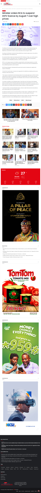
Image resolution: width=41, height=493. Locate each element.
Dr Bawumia (21, 467)
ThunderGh (16, 489)
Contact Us (2, 476)
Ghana (32, 467)
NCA (23, 100)
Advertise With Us (3, 474)
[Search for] (39, 4)
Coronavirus (16, 467)
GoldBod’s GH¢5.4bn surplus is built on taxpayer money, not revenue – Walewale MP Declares (33, 137)
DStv (11, 100)
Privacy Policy (3, 479)
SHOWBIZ (32, 491)
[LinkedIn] (8, 24)
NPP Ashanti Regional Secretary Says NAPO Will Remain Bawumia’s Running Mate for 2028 (20, 163)
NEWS (20, 491)
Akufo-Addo (3, 467)
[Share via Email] (28, 105)
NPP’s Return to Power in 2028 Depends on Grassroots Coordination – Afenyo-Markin (20, 149)
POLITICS (7, 8)
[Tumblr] (11, 24)
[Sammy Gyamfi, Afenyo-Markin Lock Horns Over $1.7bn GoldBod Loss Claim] (7, 157)
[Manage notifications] (38, 491)
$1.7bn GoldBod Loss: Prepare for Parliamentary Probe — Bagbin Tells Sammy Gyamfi (7, 149)
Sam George (28, 100)
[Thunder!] (8, 3)
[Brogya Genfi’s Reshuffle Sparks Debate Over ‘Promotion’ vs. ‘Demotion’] (20, 132)
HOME (17, 491)
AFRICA (35, 491)
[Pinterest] (13, 24)
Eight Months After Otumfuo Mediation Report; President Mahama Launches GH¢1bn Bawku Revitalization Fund (7, 137)
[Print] (31, 105)
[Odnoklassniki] (20, 24)
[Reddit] (15, 24)
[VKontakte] (18, 24)
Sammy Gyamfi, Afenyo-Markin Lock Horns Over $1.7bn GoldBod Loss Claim (7, 162)
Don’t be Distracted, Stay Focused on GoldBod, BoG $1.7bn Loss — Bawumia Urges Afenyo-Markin (33, 150)
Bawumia (12, 467)
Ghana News (16, 100)
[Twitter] (6, 24)
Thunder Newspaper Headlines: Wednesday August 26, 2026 (11, 461)
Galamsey (28, 467)
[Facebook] (3, 24)
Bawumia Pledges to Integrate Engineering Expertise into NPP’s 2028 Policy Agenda (33, 162)
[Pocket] (23, 24)
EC (24, 467)
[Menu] (1, 4)
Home (4, 8)
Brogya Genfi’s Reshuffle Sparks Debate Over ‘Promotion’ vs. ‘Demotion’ (20, 136)
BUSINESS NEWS (27, 491)
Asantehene (7, 467)
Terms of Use (3, 477)
